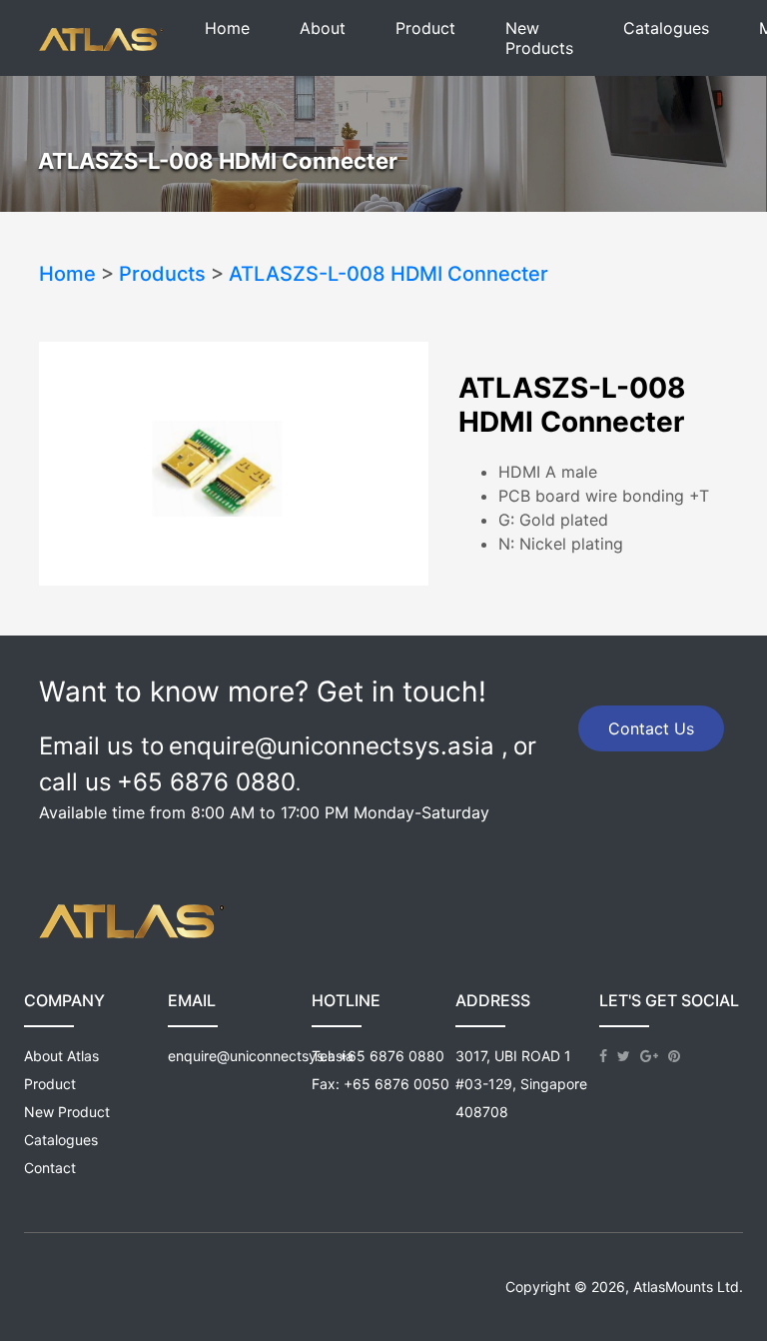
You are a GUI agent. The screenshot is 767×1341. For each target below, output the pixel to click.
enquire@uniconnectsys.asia (261, 1055)
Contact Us (651, 728)
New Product (67, 1111)
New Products (539, 38)
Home (227, 28)
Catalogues (666, 28)
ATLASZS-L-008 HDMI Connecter (388, 274)
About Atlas (61, 1055)
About (323, 28)
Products (162, 274)
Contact (50, 1167)
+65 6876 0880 (391, 1055)
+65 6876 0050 (396, 1083)
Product (425, 28)
